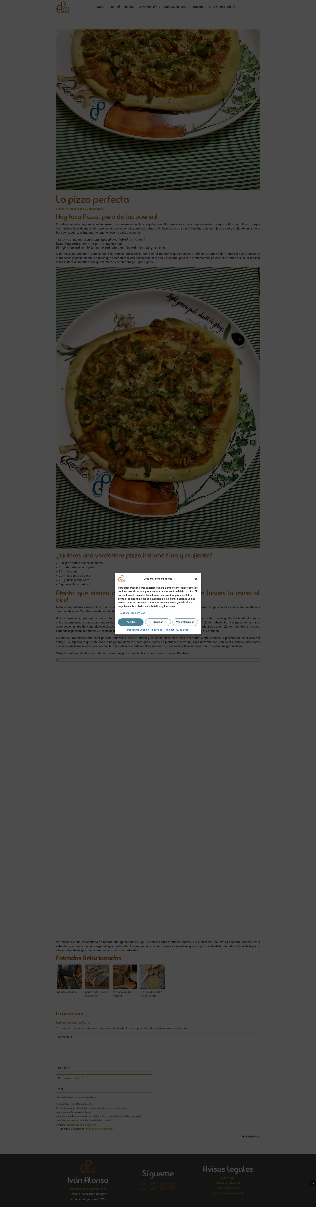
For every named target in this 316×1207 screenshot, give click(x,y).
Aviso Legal (182, 629)
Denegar (158, 622)
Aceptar (131, 622)
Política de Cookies (138, 629)
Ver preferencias (185, 622)
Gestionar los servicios (132, 612)
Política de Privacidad (162, 629)
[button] (196, 579)
